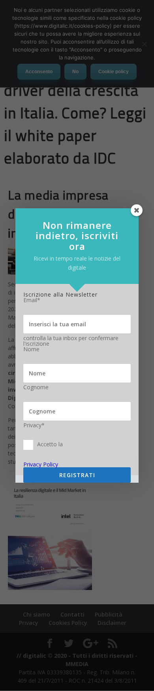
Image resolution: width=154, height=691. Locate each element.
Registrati (77, 475)
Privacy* (34, 425)
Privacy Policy (40, 464)
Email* (31, 300)
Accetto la (50, 444)
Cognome (36, 387)
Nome (31, 349)
